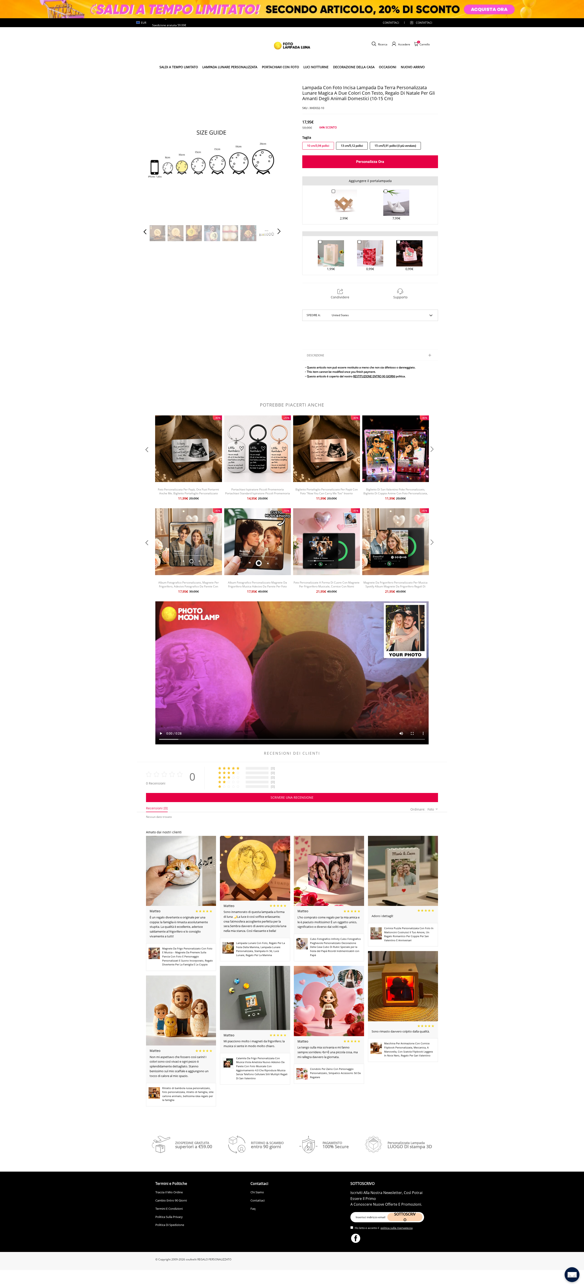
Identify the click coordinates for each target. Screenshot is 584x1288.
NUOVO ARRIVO (413, 67)
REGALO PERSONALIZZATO (214, 1259)
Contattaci (257, 1200)
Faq (253, 1209)
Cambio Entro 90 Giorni (171, 1200)
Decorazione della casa (354, 67)
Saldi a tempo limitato (178, 67)
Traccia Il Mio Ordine (169, 1192)
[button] (154, 152)
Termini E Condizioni (169, 1209)
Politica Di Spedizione (169, 1225)
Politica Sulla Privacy (169, 1217)
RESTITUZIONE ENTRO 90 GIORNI (374, 376)
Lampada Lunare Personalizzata (229, 67)
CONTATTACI (391, 23)
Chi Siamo (257, 1192)
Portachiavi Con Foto (280, 67)
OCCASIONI (387, 67)
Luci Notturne (315, 67)
